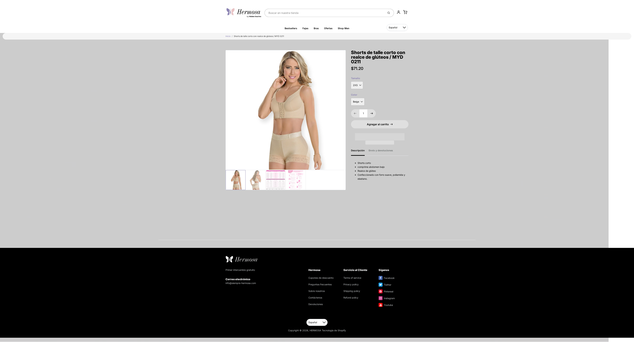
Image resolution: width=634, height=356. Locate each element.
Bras (316, 28)
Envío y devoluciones (381, 150)
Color (354, 94)
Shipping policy (351, 291)
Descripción (358, 150)
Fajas (305, 28)
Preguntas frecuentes (320, 284)
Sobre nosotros (316, 291)
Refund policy (350, 297)
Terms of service (352, 277)
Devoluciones (315, 304)
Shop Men (343, 28)
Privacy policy (351, 284)
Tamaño (355, 78)
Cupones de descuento (321, 277)
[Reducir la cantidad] (355, 113)
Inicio (228, 36)
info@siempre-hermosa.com (241, 283)
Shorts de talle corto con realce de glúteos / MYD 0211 (259, 36)
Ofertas (328, 28)
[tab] (360, 151)
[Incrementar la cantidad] (372, 113)
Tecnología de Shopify (334, 330)
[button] (379, 134)
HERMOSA (315, 330)
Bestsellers (291, 28)
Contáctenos (315, 297)
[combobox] (324, 13)
